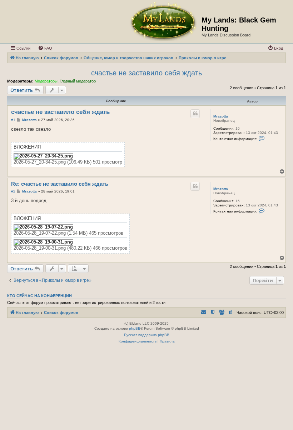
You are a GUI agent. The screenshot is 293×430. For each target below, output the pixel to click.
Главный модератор (78, 81)
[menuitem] (45, 48)
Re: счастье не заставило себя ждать (59, 184)
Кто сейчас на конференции (39, 296)
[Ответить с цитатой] (195, 113)
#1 (13, 120)
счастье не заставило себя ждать (146, 73)
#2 (13, 191)
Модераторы (46, 81)
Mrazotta (220, 116)
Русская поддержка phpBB (146, 335)
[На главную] (163, 22)
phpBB (134, 328)
